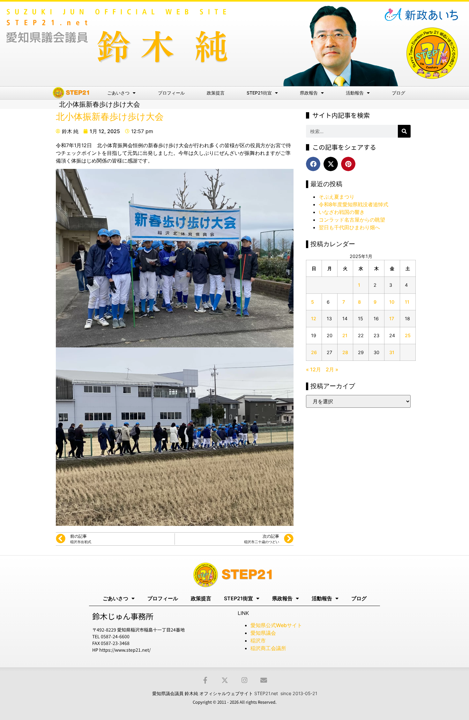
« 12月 (313, 369)
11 (407, 302)
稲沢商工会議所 (268, 648)
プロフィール (171, 92)
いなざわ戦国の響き (342, 212)
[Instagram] (244, 680)
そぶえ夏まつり (336, 196)
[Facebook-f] (205, 680)
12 (313, 318)
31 (391, 352)
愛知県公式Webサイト (276, 625)
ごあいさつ (118, 92)
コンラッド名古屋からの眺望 (352, 219)
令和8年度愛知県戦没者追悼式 (353, 204)
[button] (313, 164)
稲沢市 (258, 640)
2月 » (332, 369)
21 (344, 335)
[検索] (404, 131)
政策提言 (216, 92)
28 (345, 352)
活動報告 (355, 92)
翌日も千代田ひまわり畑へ (349, 227)
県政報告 (309, 92)
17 (391, 318)
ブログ (398, 92)
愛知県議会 (263, 633)
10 (391, 302)
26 (314, 352)
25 (408, 335)
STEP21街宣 (259, 92)
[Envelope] (263, 680)
